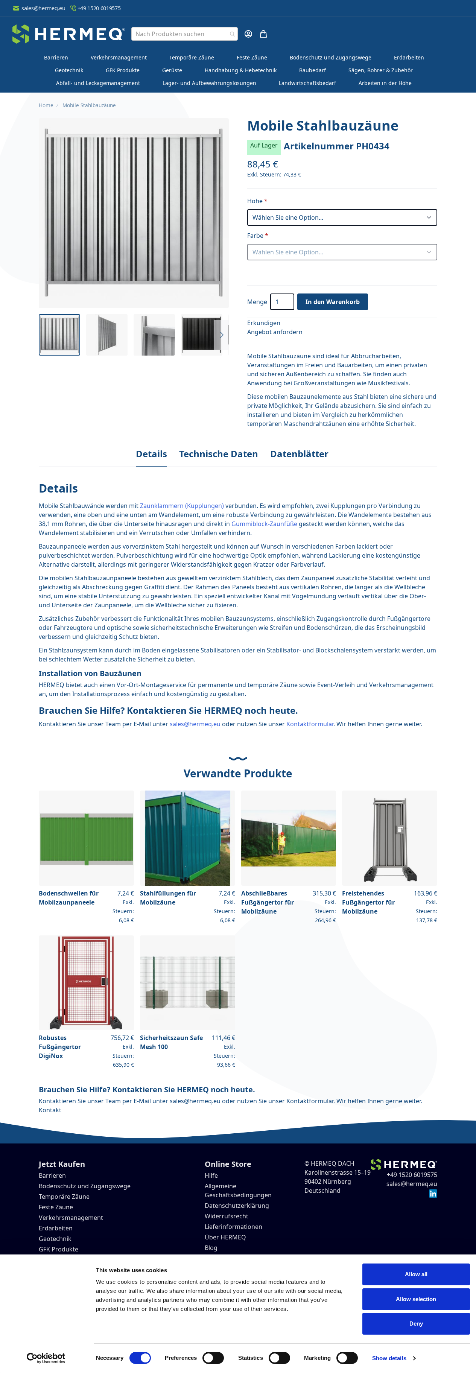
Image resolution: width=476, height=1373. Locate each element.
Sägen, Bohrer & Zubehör (380, 70)
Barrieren (56, 57)
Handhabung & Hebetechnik (241, 70)
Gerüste (172, 70)
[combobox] (184, 34)
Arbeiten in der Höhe (385, 83)
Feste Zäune (252, 57)
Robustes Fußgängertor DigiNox (60, 1047)
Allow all (416, 1274)
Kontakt (50, 1110)
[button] (134, 213)
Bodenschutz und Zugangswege (330, 57)
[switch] (213, 1358)
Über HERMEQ (225, 1237)
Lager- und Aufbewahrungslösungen (209, 83)
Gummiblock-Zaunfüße (264, 524)
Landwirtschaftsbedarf (307, 83)
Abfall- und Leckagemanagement (98, 83)
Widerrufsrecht (226, 1216)
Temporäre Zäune (191, 57)
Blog (211, 1248)
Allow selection (416, 1299)
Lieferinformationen (233, 1226)
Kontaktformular (309, 724)
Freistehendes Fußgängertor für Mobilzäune (368, 902)
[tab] (151, 454)
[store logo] (68, 34)
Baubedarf (312, 70)
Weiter (221, 335)
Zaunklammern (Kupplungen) (182, 506)
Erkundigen (263, 323)
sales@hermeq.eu (43, 8)
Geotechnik (69, 70)
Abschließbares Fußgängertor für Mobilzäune (267, 902)
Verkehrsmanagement (119, 57)
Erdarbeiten (409, 57)
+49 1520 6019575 (99, 8)
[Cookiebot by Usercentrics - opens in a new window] (46, 1358)
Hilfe (211, 1175)
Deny (416, 1323)
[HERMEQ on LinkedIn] (433, 1193)
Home (46, 105)
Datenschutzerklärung (237, 1205)
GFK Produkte (123, 70)
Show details (389, 1358)
